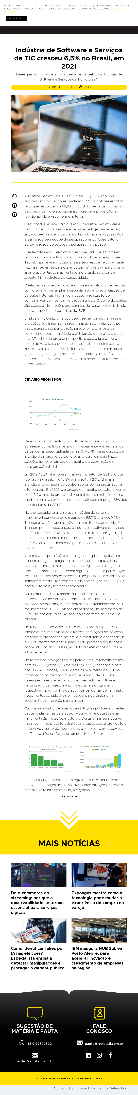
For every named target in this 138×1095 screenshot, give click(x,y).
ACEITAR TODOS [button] (16, 18)
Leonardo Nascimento (92, 1088)
